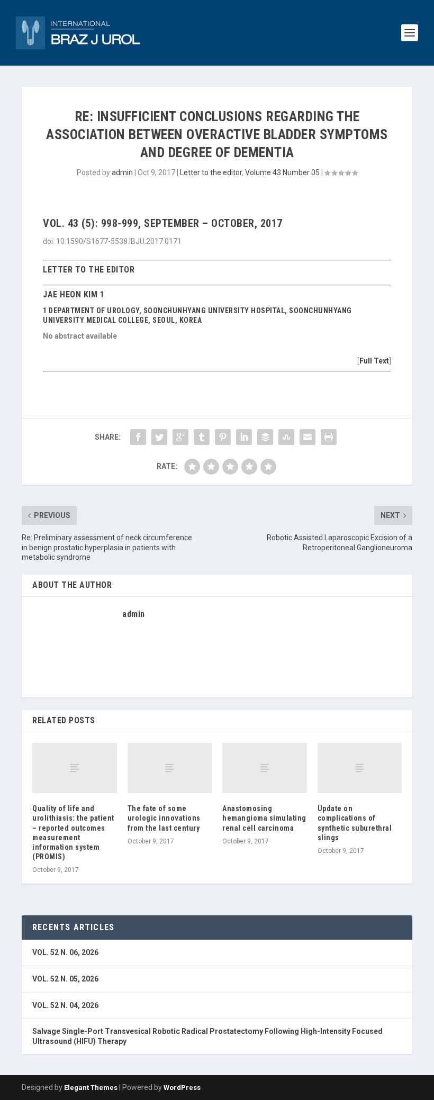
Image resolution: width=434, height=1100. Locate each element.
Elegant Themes (90, 1088)
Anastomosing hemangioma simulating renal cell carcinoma (264, 818)
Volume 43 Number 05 (282, 172)
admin (122, 172)
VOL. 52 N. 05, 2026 (65, 979)
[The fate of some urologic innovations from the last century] (170, 768)
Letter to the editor (211, 172)
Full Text (374, 361)
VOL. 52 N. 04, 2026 (65, 1005)
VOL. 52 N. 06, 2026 (65, 952)
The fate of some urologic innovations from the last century (164, 818)
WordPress (182, 1088)
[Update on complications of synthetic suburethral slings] (360, 768)
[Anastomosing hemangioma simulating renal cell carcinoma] (264, 768)
